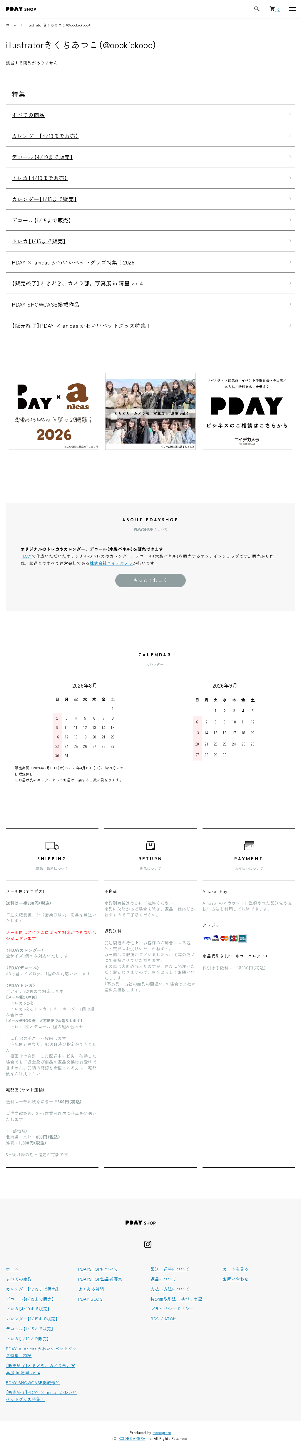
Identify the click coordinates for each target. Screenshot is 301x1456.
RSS (154, 1319)
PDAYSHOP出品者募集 (100, 1279)
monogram (162, 1432)
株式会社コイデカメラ (111, 563)
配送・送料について (169, 1269)
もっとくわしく (150, 579)
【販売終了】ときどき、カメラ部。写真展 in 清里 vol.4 (77, 283)
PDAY (26, 556)
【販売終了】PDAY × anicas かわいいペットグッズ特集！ (81, 325)
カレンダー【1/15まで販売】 (44, 199)
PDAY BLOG (90, 1299)
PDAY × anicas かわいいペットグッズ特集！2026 (73, 262)
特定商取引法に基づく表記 (176, 1299)
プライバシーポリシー (172, 1309)
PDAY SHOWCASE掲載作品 (46, 304)
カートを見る (236, 1269)
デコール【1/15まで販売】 (42, 220)
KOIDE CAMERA (132, 1438)
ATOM (170, 1319)
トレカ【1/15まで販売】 (39, 241)
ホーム (11, 24)
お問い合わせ (236, 1279)
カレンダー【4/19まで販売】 (45, 135)
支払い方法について (169, 1289)
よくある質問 (91, 1289)
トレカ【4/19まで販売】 (40, 178)
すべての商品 (28, 115)
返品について (163, 1279)
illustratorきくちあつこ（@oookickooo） (58, 24)
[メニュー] (292, 9)
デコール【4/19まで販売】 (42, 157)
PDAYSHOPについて (98, 1269)
